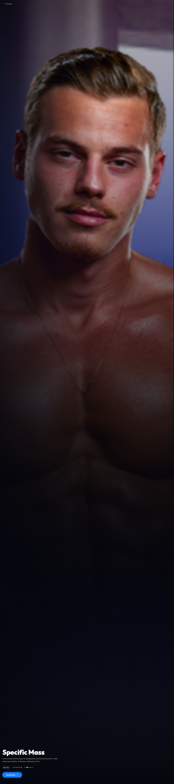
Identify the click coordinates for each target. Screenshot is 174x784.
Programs (8, 4)
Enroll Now (10, 775)
